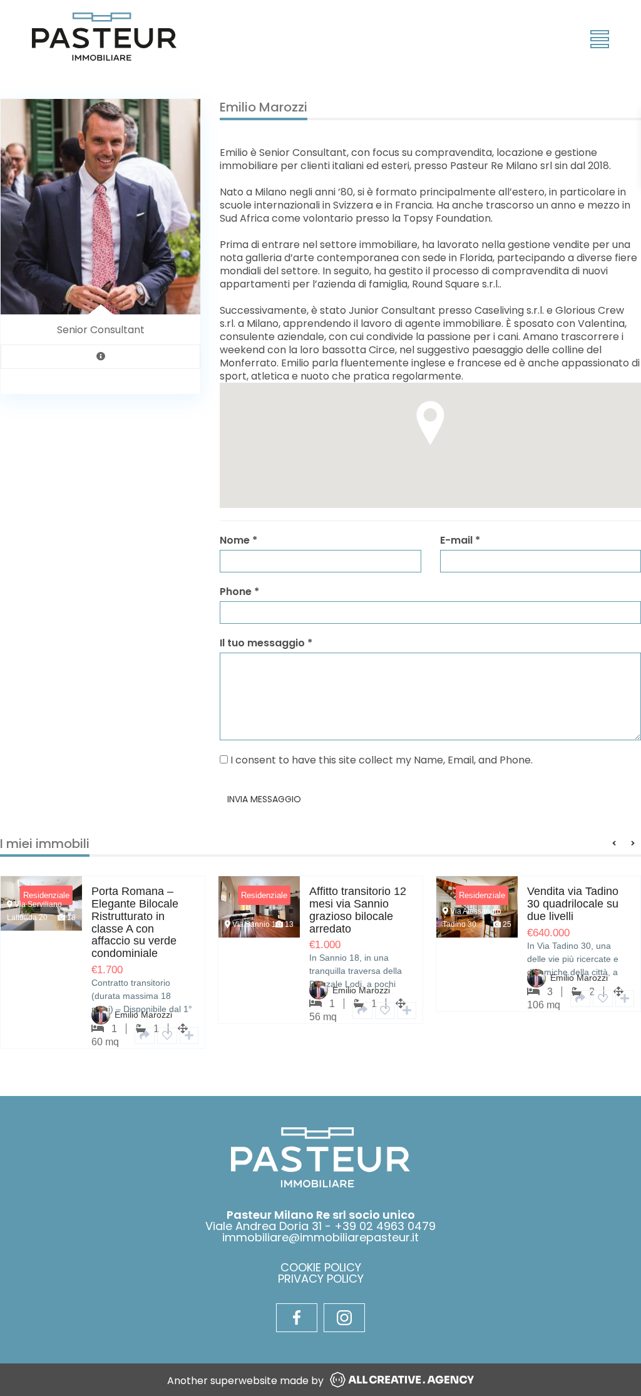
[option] (320, 959)
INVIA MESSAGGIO (264, 799)
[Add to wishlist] (167, 1035)
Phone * (239, 591)
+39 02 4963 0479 (385, 1226)
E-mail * (460, 540)
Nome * (238, 540)
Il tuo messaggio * (266, 642)
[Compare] (189, 1035)
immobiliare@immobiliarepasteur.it (320, 1237)
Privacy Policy (321, 1279)
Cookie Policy (320, 1267)
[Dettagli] (145, 1035)
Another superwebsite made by (245, 1380)
